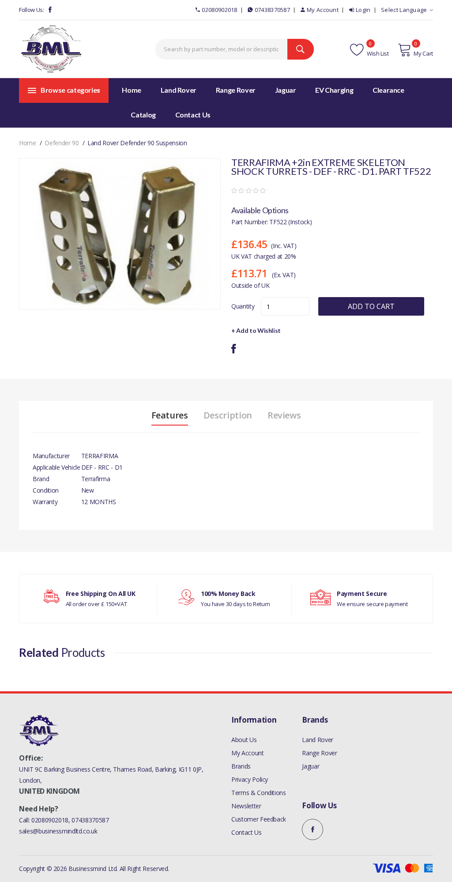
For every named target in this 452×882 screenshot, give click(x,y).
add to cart (371, 306)
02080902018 (219, 10)
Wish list (377, 53)
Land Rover (317, 739)
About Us (243, 739)
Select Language (404, 10)
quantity (242, 306)
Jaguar (310, 766)
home (27, 143)
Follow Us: (31, 10)
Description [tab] (227, 415)
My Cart (423, 53)
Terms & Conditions (258, 792)
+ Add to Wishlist (256, 330)
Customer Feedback (258, 819)
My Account (323, 10)
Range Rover (319, 753)
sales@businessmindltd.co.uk (58, 831)
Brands (241, 766)
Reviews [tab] (284, 415)
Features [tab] (169, 415)
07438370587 (272, 10)
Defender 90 (62, 143)
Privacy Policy (249, 779)
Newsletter (246, 806)
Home (131, 90)
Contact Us (246, 832)
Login (363, 10)
